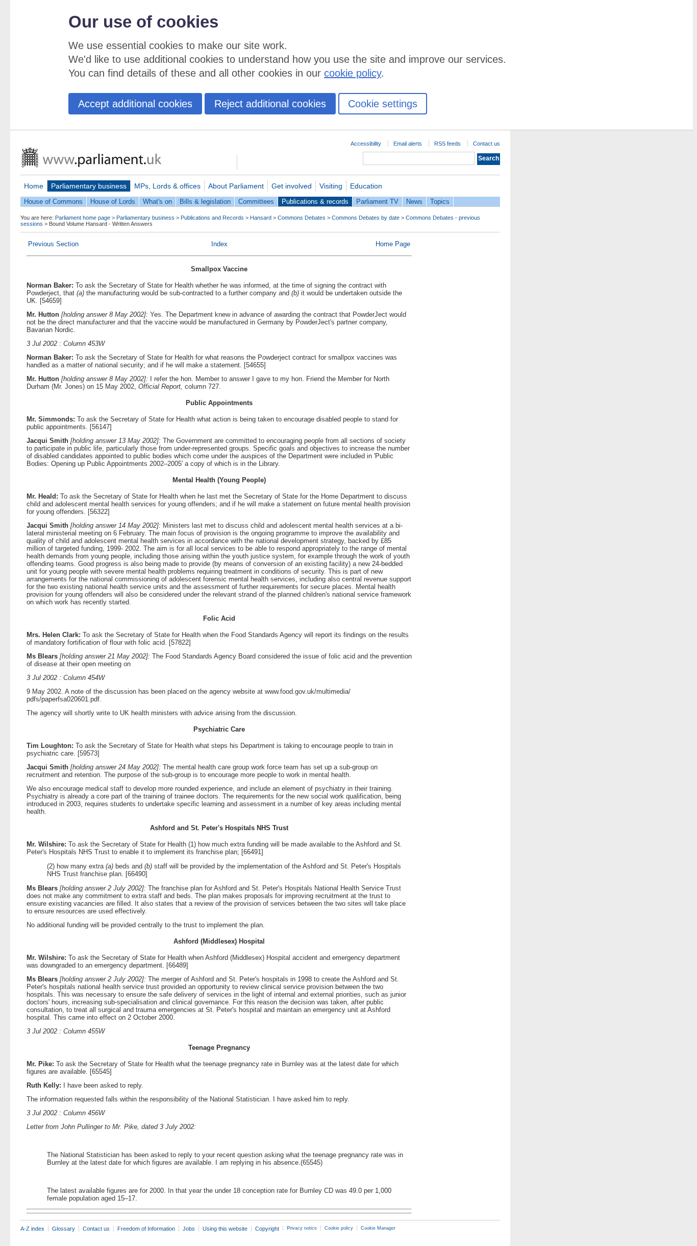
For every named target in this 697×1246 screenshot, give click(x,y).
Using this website (225, 1229)
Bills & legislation (205, 201)
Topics (440, 201)
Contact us (486, 143)
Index (219, 244)
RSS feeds (447, 143)
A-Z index (32, 1229)
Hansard (260, 218)
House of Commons (53, 201)
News (414, 201)
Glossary (63, 1229)
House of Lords (112, 201)
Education (366, 186)
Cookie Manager (378, 1228)
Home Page (393, 244)
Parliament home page (82, 218)
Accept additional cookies (135, 103)
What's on (157, 201)
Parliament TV (377, 201)
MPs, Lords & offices (167, 186)
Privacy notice (302, 1228)
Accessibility (366, 143)
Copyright (267, 1229)
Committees (256, 201)
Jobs (189, 1229)
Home (33, 186)
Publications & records (315, 201)
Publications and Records (212, 218)
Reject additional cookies (270, 103)
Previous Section (53, 244)
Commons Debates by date (366, 218)
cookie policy (352, 73)
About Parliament (236, 186)
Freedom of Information (146, 1229)
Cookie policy (339, 1228)
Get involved (291, 186)
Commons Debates (302, 218)
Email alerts (407, 143)
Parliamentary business (89, 186)
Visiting (330, 186)
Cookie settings (382, 103)
